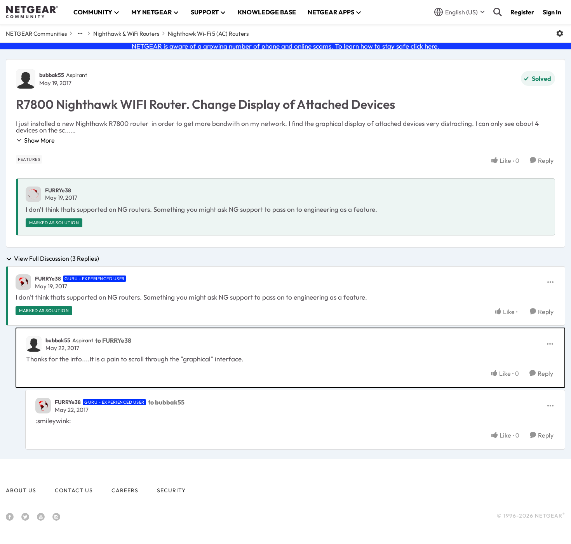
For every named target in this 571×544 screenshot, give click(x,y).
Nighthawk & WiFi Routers (126, 33)
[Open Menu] (559, 33)
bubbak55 (51, 75)
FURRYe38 (58, 190)
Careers (124, 490)
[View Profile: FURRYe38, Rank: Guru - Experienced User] (23, 282)
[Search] (497, 12)
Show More (39, 140)
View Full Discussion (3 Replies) (56, 258)
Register (522, 12)
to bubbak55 (166, 402)
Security (171, 490)
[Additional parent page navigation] (80, 33)
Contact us (74, 490)
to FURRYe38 (113, 340)
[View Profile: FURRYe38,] (33, 194)
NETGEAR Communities (36, 33)
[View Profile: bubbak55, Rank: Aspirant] (25, 79)
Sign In (552, 12)
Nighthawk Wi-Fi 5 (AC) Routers (208, 33)
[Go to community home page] (32, 12)
